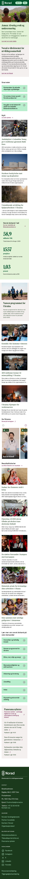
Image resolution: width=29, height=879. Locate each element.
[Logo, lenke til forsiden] (7, 3)
